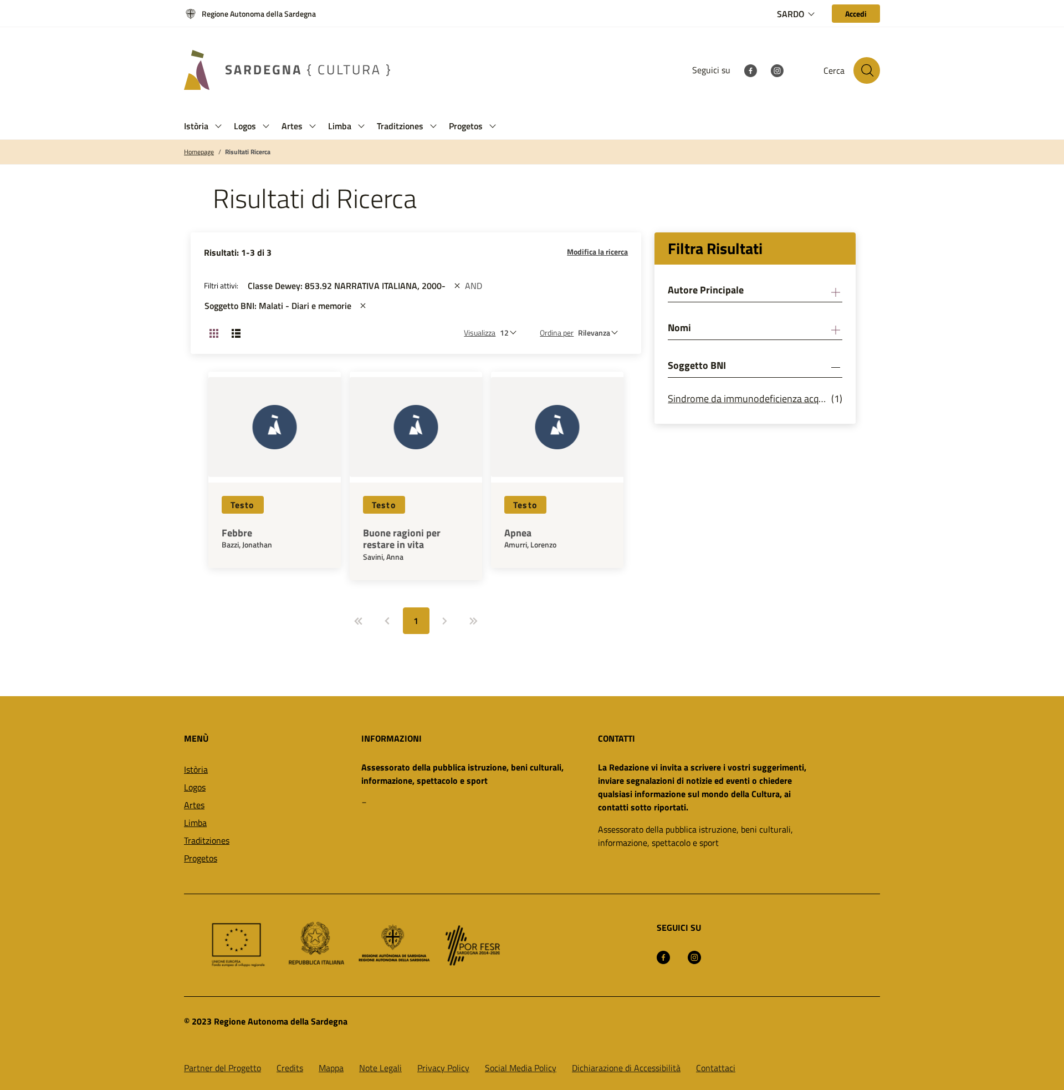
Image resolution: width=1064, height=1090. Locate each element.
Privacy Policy (443, 1067)
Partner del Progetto (222, 1067)
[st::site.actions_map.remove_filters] (457, 285)
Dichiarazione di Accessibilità (626, 1067)
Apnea (517, 533)
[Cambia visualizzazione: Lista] (236, 333)
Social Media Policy (520, 1067)
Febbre (237, 533)
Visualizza (479, 332)
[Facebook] (750, 70)
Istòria (196, 769)
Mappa (331, 1067)
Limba (195, 822)
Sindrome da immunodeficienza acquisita (749, 398)
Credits (290, 1067)
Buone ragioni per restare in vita (402, 539)
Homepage (199, 152)
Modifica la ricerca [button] (597, 251)
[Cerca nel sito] (866, 70)
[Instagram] (777, 70)
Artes (194, 805)
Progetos (200, 858)
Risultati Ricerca (247, 152)
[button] (218, 126)
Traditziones (206, 840)
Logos (195, 787)
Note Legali (380, 1067)
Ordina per (557, 332)
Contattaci (715, 1067)
